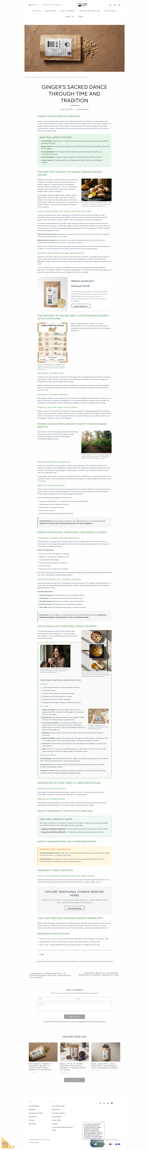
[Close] (13, 1146)
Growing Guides (34, 1106)
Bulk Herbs (32, 1124)
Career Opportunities (36, 1113)
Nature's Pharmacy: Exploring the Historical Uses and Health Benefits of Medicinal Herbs (58, 77)
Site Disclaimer (57, 1116)
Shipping (55, 1124)
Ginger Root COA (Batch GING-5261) (53, 832)
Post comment (74, 1016)
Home (27, 77)
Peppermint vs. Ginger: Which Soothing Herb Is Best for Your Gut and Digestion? (66, 523)
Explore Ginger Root (80, 306)
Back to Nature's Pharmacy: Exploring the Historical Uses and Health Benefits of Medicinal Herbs (75, 961)
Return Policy (56, 1109)
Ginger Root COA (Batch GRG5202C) (53, 829)
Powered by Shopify (34, 1142)
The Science (33, 1116)
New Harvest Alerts (58, 1106)
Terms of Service (96, 1022)
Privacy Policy (82, 1022)
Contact (31, 1120)
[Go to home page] (83, 5)
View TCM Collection (74, 908)
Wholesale (32, 1109)
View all (74, 1080)
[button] (110, 5)
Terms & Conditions (58, 1113)
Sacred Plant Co (37, 1139)
